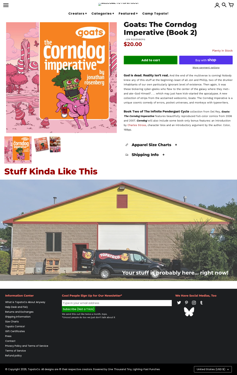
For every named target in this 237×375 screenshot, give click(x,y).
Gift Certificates (15, 331)
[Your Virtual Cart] (231, 5)
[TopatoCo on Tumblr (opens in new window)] (201, 305)
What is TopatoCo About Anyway (25, 302)
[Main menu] (6, 5)
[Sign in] (217, 5)
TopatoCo (34, 369)
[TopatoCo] (118, 4)
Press (8, 336)
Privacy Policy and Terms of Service (26, 346)
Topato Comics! (15, 326)
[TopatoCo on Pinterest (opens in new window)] (186, 305)
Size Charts (12, 321)
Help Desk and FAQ (16, 307)
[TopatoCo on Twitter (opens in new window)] (179, 305)
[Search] (224, 5)
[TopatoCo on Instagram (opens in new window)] (194, 305)
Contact (10, 341)
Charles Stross (137, 125)
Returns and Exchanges (19, 312)
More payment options (206, 67)
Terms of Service (15, 350)
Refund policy (13, 355)
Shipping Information (18, 316)
